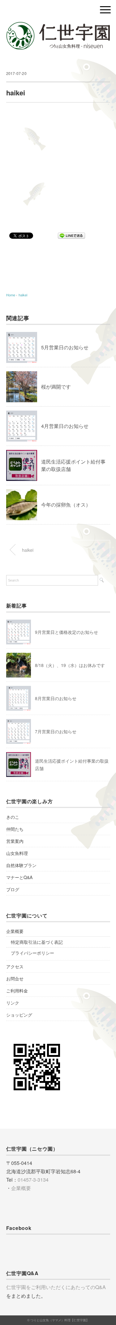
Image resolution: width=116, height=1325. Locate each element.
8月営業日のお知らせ (55, 698)
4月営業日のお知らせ (64, 425)
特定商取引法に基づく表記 (37, 942)
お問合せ (15, 978)
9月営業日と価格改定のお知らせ (66, 632)
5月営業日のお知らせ (64, 347)
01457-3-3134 (33, 1179)
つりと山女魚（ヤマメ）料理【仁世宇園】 (59, 1320)
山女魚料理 (17, 853)
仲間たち (15, 829)
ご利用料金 (17, 990)
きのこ (12, 817)
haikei (23, 294)
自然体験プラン (21, 865)
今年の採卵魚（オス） (66, 504)
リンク (12, 1003)
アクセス (15, 966)
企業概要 (15, 931)
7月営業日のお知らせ (55, 731)
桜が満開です (56, 386)
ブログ (12, 889)
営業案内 (15, 841)
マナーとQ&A (19, 877)
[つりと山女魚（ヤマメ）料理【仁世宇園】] (58, 26)
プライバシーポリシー (32, 953)
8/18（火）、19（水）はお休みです (70, 665)
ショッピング (19, 1015)
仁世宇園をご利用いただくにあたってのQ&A (56, 1287)
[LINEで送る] (71, 235)
